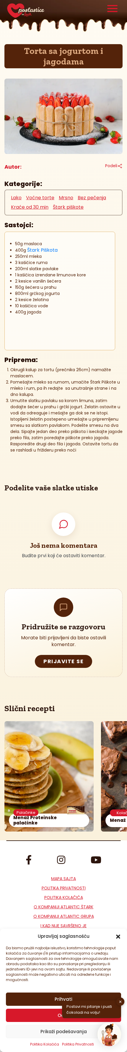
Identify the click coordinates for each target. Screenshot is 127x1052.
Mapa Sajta (63, 879)
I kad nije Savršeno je (63, 926)
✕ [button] (120, 1001)
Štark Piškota (42, 250)
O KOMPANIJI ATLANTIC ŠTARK (63, 907)
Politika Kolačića (44, 1044)
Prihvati (63, 999)
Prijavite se (63, 661)
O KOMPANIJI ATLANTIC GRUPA (63, 916)
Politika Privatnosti (64, 888)
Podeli (111, 166)
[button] (118, 936)
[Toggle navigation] (112, 9)
